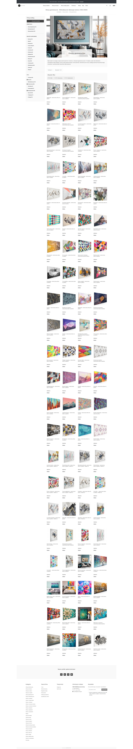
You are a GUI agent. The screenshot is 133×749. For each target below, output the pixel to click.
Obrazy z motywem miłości (30, 704)
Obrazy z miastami (29, 702)
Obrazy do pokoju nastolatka (31, 726)
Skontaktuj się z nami (45, 696)
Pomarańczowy (31, 56)
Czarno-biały (31, 45)
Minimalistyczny (32, 81)
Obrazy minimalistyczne (30, 696)
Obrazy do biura (28, 719)
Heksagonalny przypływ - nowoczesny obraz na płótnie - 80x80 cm (84, 335)
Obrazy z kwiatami (29, 698)
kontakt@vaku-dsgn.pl (77, 691)
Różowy (30, 58)
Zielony (30, 67)
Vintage (30, 97)
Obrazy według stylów (30, 736)
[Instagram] (71, 674)
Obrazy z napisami (29, 707)
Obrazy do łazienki (29, 728)
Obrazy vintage (28, 734)
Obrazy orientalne (29, 730)
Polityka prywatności (45, 694)
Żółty (29, 69)
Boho (29, 79)
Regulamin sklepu (44, 690)
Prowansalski (31, 88)
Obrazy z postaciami (29, 711)
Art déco (30, 77)
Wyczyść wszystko (35, 21)
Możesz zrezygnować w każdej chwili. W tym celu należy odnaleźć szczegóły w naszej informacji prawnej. (98, 693)
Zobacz (48, 103)
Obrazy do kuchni (29, 723)
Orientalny (30, 86)
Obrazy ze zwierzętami (30, 738)
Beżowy (30, 39)
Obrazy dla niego (29, 715)
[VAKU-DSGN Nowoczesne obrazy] (21, 5)
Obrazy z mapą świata (30, 700)
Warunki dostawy (44, 688)
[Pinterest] (68, 674)
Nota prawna (43, 692)
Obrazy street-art (29, 732)
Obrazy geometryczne (30, 694)
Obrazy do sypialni (29, 692)
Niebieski (30, 54)
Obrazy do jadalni (29, 721)
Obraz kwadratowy (32, 26)
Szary (30, 60)
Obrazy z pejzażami (29, 709)
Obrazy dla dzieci (29, 688)
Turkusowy (30, 63)
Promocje (27, 740)
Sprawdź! (81, 1)
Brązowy (30, 43)
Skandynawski (31, 90)
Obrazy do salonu (29, 690)
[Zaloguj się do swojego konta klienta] (110, 5)
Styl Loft (30, 92)
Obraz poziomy (31, 31)
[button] (114, 5)
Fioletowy (30, 52)
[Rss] (65, 674)
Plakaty (27, 713)
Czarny (30, 47)
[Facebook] (61, 674)
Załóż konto (59, 688)
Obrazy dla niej (28, 717)
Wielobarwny (31, 65)
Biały (29, 41)
